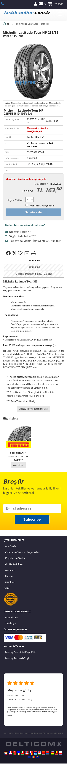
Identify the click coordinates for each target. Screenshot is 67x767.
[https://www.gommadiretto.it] (22, 752)
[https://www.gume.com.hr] (43, 754)
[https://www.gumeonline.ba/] (37, 757)
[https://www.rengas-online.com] (60, 752)
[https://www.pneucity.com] (14, 754)
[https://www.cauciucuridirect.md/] (33, 757)
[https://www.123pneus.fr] (10, 752)
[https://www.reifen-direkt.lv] (56, 754)
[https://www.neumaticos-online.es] (43, 752)
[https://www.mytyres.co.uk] (39, 752)
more (9, 715)
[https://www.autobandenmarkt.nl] (35, 752)
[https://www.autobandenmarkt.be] (56, 752)
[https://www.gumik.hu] (22, 754)
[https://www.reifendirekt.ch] (14, 752)
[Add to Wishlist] (20, 253)
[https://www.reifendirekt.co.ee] (47, 754)
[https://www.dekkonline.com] (26, 752)
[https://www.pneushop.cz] (5, 754)
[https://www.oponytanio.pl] (26, 754)
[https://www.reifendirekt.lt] (52, 754)
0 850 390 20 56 (4, 4)
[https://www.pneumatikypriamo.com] (10, 754)
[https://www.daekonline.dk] (31, 752)
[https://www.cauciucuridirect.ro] (31, 754)
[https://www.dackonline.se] (18, 752)
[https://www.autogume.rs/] (60, 754)
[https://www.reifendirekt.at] (47, 752)
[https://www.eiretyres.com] (18, 754)
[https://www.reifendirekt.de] (5, 752)
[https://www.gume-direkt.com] (52, 752)
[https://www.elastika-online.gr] (35, 754)
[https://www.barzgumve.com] (39, 754)
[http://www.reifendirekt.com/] (29, 757)
